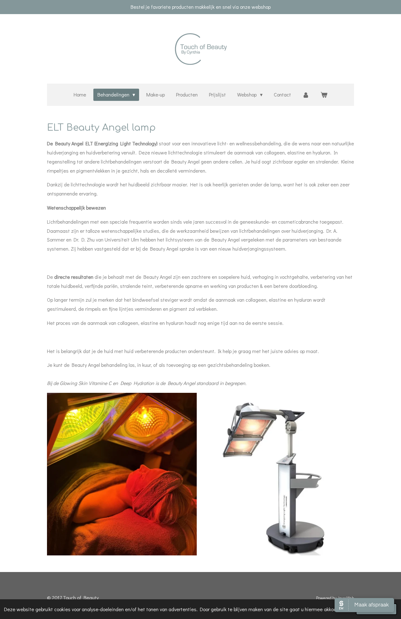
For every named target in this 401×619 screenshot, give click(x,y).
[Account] (305, 95)
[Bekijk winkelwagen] (323, 95)
